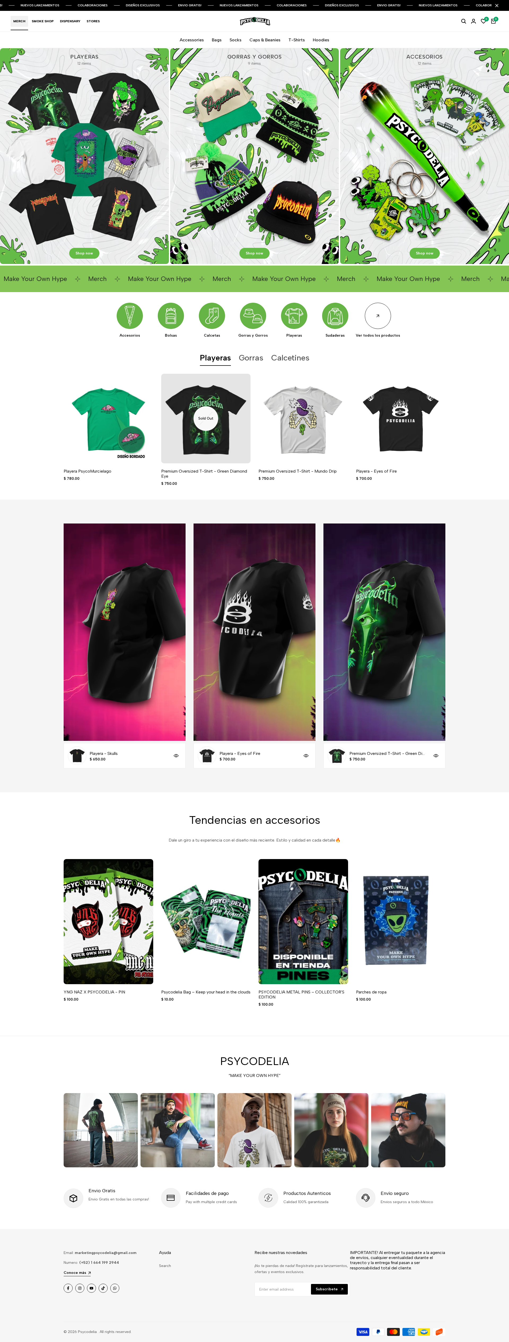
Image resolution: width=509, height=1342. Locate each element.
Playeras (294, 335)
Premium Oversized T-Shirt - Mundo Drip (297, 471)
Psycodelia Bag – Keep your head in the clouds (206, 992)
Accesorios (130, 335)
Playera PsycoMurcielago (87, 471)
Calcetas (212, 335)
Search (165, 1266)
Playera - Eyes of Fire (376, 471)
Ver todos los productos (378, 335)
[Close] (495, 5)
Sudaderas (335, 335)
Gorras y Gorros (253, 335)
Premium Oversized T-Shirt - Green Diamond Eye (204, 474)
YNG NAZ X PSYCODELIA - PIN (94, 992)
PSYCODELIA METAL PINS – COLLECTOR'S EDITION (301, 994)
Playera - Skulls (104, 753)
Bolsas (171, 335)
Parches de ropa (371, 992)
